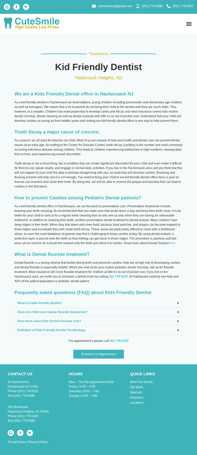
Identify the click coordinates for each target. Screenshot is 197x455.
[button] (188, 23)
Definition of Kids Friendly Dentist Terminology (51, 330)
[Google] (7, 7)
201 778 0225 (119, 276)
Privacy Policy (38, 442)
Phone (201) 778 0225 (23, 391)
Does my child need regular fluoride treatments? (52, 312)
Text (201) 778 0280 (21, 395)
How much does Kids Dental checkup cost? (49, 321)
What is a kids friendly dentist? (39, 303)
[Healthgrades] (26, 7)
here (172, 243)
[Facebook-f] (16, 7)
